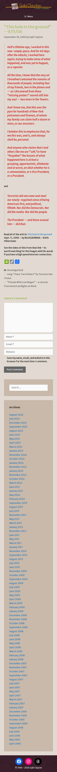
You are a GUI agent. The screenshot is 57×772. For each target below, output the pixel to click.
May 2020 (14, 495)
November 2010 (17, 551)
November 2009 (18, 571)
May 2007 (14, 691)
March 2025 (15, 446)
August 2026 (16, 414)
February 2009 (17, 607)
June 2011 (14, 535)
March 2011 (15, 543)
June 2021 (14, 487)
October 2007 (16, 671)
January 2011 (16, 547)
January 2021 (16, 491)
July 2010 (14, 563)
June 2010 (14, 567)
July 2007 (14, 683)
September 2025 (18, 426)
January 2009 (16, 611)
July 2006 (14, 731)
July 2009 (14, 587)
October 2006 (17, 719)
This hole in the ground (39, 234)
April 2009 (15, 599)
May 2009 (14, 595)
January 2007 (16, 707)
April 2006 (15, 743)
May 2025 (14, 438)
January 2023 (16, 471)
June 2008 (14, 639)
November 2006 (18, 715)
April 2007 (15, 695)
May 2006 (14, 739)
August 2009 (16, 583)
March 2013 (15, 523)
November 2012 (17, 531)
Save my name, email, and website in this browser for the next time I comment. (28, 360)
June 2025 (14, 434)
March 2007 (15, 699)
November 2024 (18, 454)
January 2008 (16, 659)
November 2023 (18, 466)
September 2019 (18, 503)
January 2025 (16, 450)
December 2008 (18, 615)
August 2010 (16, 559)
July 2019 (14, 511)
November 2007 (18, 667)
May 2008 (14, 643)
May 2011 (14, 539)
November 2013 (17, 515)
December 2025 (18, 422)
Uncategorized (15, 270)
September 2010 (18, 555)
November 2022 (18, 474)
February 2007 (17, 703)
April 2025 (15, 442)
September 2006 (18, 723)
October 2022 (17, 479)
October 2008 (17, 623)
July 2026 (14, 418)
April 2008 (15, 647)
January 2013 (16, 527)
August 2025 (16, 430)
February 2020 (17, 499)
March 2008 (15, 651)
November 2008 (18, 619)
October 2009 (17, 575)
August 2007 (16, 679)
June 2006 (14, 735)
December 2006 (18, 711)
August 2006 (16, 727)
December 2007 (18, 663)
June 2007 (14, 687)
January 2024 (16, 462)
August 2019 (16, 507)
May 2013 (14, 519)
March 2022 (15, 482)
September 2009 (18, 579)
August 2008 (16, 631)
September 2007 (18, 675)
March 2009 (15, 603)
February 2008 (17, 655)
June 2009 (14, 591)
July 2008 (14, 635)
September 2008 (18, 627)
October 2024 (17, 458)
